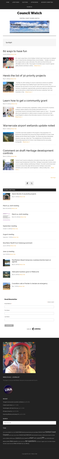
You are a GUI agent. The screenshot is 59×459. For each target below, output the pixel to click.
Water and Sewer (17, 443)
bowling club (30, 432)
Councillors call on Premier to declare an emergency (29, 283)
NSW (48, 438)
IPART (32, 438)
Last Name (7, 316)
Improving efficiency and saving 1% (11, 414)
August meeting (8, 234)
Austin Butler (19, 432)
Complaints (40, 435)
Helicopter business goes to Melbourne (25, 272)
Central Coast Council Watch (14, 435)
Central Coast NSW (24, 435)
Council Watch (29, 13)
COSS (43, 435)
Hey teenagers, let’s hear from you (10, 408)
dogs (49, 435)
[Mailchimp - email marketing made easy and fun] (34, 330)
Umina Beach (49, 441)
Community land (34, 435)
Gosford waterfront (25, 438)
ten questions (30, 441)
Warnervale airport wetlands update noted (29, 125)
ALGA (13, 432)
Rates (11, 441)
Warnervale (12, 443)
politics (8, 441)
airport (9, 432)
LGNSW (38, 438)
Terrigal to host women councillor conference (13, 402)
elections (4, 438)
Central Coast (41, 432)
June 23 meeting (8, 251)
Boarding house (25, 432)
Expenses (13, 438)
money (45, 438)
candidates (36, 432)
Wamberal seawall (6, 443)
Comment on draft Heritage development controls (28, 152)
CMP (30, 435)
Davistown (46, 435)
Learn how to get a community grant (25, 100)
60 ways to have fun (15, 51)
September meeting (10, 226)
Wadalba (53, 441)
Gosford (18, 438)
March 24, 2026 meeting (20, 214)
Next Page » (53, 177)
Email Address (8, 303)
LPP (42, 438)
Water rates (24, 443)
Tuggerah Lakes (44, 441)
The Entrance (38, 441)
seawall (15, 441)
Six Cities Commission (21, 441)
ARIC (14, 432)
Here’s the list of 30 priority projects (24, 75)
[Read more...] (37, 65)
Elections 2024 (9, 438)
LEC (35, 438)
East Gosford (52, 435)
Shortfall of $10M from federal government (17, 243)
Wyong (27, 443)
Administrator (5, 432)
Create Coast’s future (7, 405)
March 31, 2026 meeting (11, 206)
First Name (7, 310)
